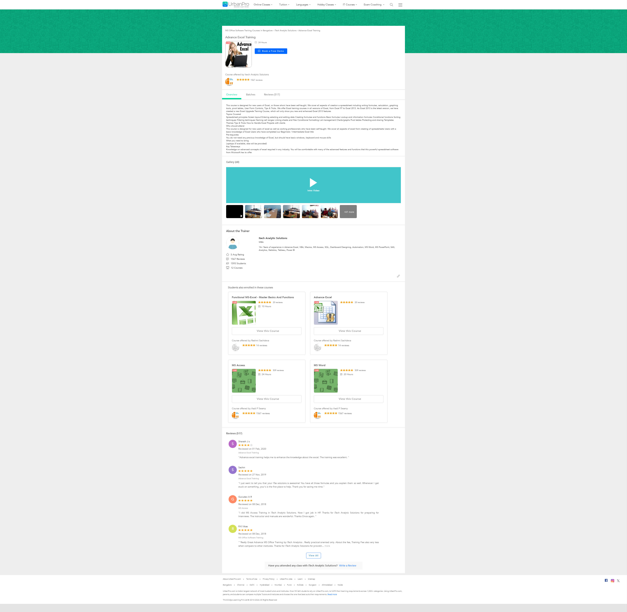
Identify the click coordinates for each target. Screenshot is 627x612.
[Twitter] (618, 581)
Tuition (283, 4)
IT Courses (349, 4)
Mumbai (278, 585)
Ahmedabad (327, 585)
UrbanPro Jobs (286, 579)
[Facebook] (606, 581)
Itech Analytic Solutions (273, 238)
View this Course (268, 331)
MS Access (238, 365)
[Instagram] (612, 581)
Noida (340, 585)
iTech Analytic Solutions (285, 30)
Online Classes (262, 4)
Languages (302, 4)
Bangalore (227, 585)
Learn (300, 579)
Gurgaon (312, 585)
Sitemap (311, 579)
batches (250, 94)
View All (313, 555)
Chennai (240, 585)
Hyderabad (264, 585)
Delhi (252, 585)
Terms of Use (251, 579)
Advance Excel (323, 297)
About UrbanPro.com (232, 579)
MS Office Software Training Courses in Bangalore (249, 30)
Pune (289, 585)
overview (231, 94)
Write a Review (347, 565)
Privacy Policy (268, 579)
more (327, 545)
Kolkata (300, 585)
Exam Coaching (373, 4)
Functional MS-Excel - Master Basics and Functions (263, 297)
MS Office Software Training (250, 537)
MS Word (319, 365)
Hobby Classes (325, 4)
